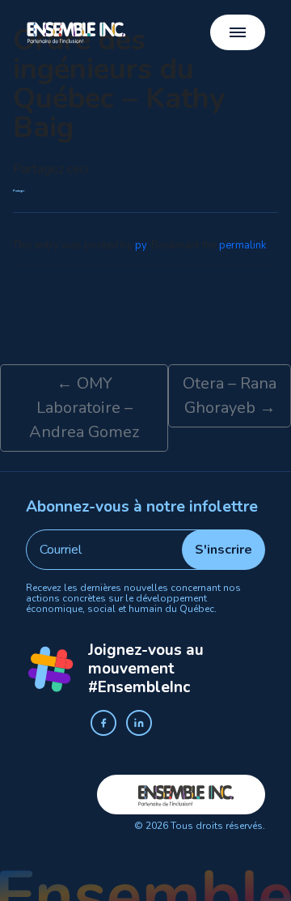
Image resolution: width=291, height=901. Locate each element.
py (140, 245)
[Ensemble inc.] (77, 32)
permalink (242, 245)
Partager (18, 191)
